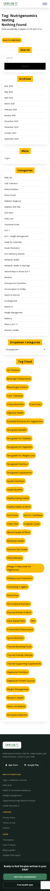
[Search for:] (25, 58)
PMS (33, 620)
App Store (13, 765)
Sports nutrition (15, 638)
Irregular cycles (32, 523)
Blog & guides (9, 850)
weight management (17, 689)
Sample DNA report (12, 855)
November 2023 (11, 127)
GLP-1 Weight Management (16, 236)
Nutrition (8, 277)
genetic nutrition (15, 481)
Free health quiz (25, 884)
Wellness (8, 318)
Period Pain (13, 595)
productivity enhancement (20, 629)
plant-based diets (16, 620)
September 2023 (11, 139)
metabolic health (15, 540)
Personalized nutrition (18, 603)
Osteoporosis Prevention (15, 283)
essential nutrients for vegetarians (25, 421)
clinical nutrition (15, 404)
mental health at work (18, 532)
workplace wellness (17, 714)
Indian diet (12, 523)
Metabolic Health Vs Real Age (17, 265)
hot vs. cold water (33, 515)
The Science (8, 839)
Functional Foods (11, 224)
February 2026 (10, 109)
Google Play (33, 765)
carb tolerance (15, 395)
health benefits (15, 489)
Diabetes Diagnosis (12, 201)
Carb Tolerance (11, 183)
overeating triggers (17, 586)
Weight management (12, 795)
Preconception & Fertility (15, 289)
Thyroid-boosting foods (19, 646)
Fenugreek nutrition (17, 464)
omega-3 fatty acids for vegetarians (19, 568)
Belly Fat (8, 177)
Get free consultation (25, 876)
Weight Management (13, 312)
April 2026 (8, 97)
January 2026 (10, 115)
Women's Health (11, 330)
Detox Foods (10, 195)
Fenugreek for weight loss (21, 455)
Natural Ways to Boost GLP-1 (17, 271)
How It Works (9, 845)
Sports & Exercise (12, 295)
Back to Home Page (12, 39)
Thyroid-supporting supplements (24, 663)
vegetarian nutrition (17, 672)
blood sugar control (17, 387)
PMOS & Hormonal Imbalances (17, 790)
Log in (7, 158)
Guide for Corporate (13, 242)
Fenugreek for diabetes (19, 438)
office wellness (14, 558)
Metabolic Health (11, 259)
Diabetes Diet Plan (12, 207)
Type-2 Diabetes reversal (15, 780)
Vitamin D (8, 306)
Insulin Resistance (12, 248)
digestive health (15, 412)
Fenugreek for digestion (19, 447)
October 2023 (10, 133)
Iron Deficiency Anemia (14, 254)
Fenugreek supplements (19, 472)
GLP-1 (7, 230)
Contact (6, 827)
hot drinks (12, 515)
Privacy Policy (9, 817)
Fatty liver (7, 785)
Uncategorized (10, 301)
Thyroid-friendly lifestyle (20, 655)
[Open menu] (45, 4)
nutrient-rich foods (17, 549)
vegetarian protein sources (21, 680)
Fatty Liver (8, 218)
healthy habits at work (19, 506)
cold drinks (35, 404)
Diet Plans (8, 212)
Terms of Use (9, 822)
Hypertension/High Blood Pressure (19, 800)
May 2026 (8, 92)
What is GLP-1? (10, 324)
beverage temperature (19, 378)
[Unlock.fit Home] (10, 4)
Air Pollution (13, 370)
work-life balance (16, 706)
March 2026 (9, 103)
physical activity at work (19, 612)
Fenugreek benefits (17, 429)
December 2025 (11, 121)
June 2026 (8, 86)
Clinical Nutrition (11, 189)
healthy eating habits (18, 498)
